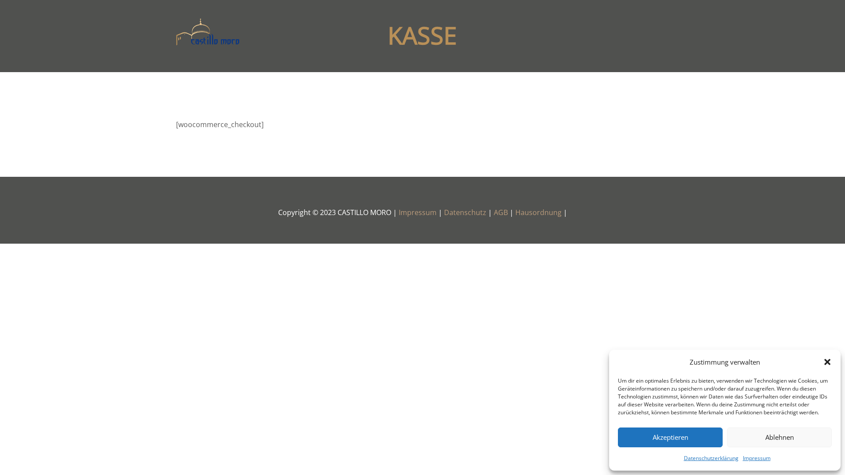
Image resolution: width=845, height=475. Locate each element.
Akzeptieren (670, 437)
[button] (827, 362)
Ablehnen (779, 437)
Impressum (757, 458)
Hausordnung (539, 212)
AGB (502, 212)
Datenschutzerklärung (711, 458)
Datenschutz (466, 212)
